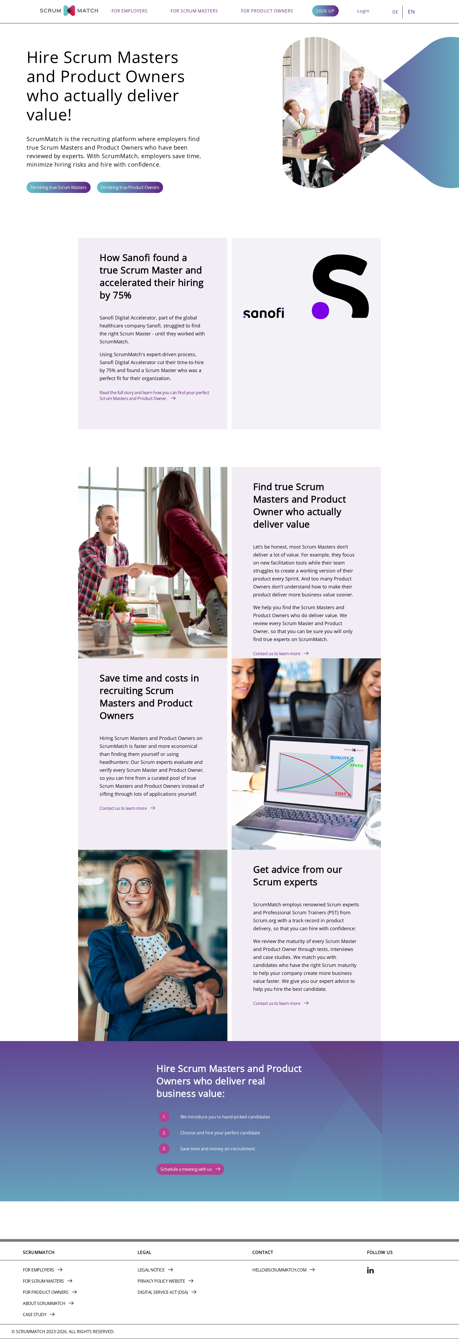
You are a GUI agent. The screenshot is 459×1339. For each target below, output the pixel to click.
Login (363, 11)
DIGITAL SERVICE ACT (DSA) (163, 1292)
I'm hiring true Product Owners (130, 187)
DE (395, 12)
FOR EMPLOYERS (130, 11)
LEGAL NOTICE (151, 1270)
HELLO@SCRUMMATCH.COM (279, 1270)
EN (411, 11)
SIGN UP (325, 11)
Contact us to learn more (277, 653)
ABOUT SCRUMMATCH (44, 1303)
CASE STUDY (35, 1314)
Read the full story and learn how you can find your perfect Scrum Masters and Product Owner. (154, 395)
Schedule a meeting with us (186, 1169)
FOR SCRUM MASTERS (194, 11)
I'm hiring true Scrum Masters (59, 187)
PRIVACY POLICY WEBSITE (162, 1281)
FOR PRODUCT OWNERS (267, 11)
